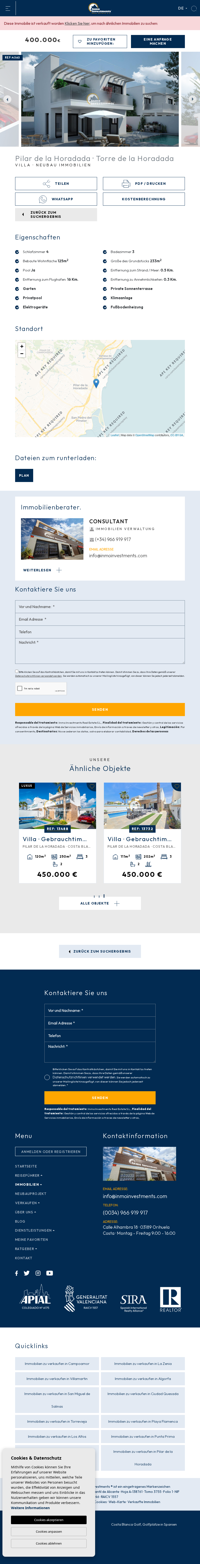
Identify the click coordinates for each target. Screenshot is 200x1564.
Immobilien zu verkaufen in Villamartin (57, 1378)
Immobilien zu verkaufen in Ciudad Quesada (143, 1393)
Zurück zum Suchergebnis (101, 951)
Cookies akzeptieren (48, 1520)
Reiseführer (27, 1175)
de (181, 8)
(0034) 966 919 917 (125, 1212)
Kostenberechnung (144, 199)
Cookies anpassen (49, 1531)
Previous (7, 99)
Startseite (26, 1166)
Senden (100, 1098)
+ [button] (21, 346)
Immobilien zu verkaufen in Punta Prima (143, 1436)
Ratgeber (24, 1249)
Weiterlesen (37, 570)
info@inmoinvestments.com (118, 555)
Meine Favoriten (31, 1239)
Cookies (100, 1502)
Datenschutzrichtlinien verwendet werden (38, 675)
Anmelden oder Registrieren (50, 1152)
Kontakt (24, 1258)
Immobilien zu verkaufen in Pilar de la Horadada (143, 1457)
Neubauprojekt (31, 1194)
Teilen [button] (61, 183)
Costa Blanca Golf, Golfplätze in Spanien (144, 1524)
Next (192, 99)
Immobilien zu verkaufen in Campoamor (57, 1363)
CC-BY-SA (176, 435)
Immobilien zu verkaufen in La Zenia (143, 1363)
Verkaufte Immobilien (144, 1502)
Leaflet (115, 435)
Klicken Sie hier (77, 23)
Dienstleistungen (33, 1230)
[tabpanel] (57, 832)
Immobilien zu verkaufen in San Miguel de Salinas (57, 1400)
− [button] (21, 354)
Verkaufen (26, 1203)
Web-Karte (117, 1502)
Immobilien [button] (27, 1184)
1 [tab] (94, 896)
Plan (24, 475)
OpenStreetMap (144, 435)
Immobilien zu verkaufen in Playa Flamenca (143, 1421)
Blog (20, 1221)
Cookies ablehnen (49, 1543)
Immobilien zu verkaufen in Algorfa (143, 1378)
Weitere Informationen (30, 1507)
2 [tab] (99, 897)
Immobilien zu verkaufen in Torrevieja (57, 1421)
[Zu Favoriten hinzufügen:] (91, 787)
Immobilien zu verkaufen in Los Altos (57, 1436)
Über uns (24, 1212)
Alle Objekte (95, 903)
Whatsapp (62, 199)
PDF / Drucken (150, 183)
